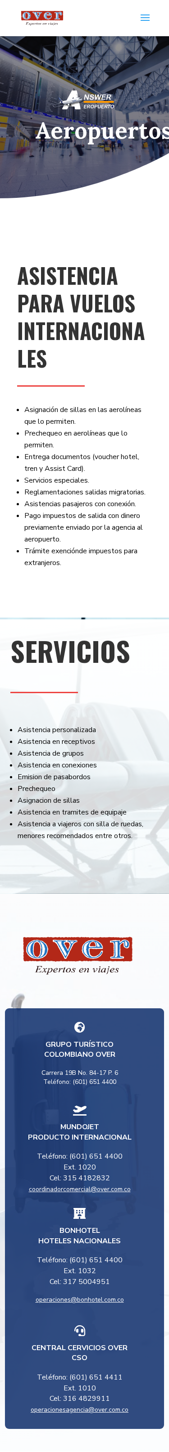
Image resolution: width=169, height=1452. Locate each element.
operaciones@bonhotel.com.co (80, 1299)
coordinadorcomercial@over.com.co (80, 1189)
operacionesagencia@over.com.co (79, 1409)
